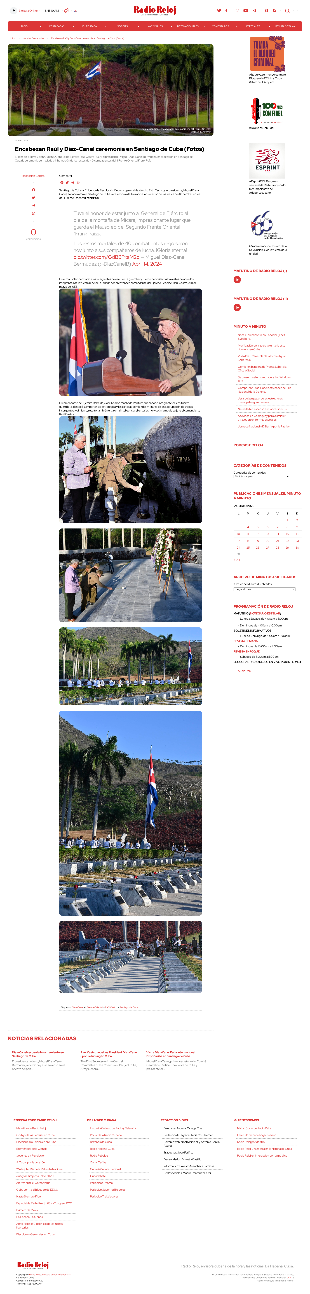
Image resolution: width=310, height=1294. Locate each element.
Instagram (237, 10)
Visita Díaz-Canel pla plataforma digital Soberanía (261, 358)
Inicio (24, 26)
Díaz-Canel (77, 1007)
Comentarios (220, 26)
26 (257, 547)
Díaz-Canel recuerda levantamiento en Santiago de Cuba (38, 1054)
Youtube (245, 10)
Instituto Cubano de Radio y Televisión (113, 1128)
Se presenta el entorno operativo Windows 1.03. (264, 379)
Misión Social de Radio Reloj (254, 1128)
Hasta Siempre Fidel (28, 1196)
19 (257, 541)
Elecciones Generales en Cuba (35, 1234)
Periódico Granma (101, 1183)
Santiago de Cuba (128, 1007)
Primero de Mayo (27, 1210)
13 (267, 534)
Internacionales (188, 26)
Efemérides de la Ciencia (31, 1149)
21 (277, 541)
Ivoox (267, 10)
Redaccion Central (33, 176)
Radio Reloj (155, 10)
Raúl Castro (111, 1007)
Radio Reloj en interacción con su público (262, 1155)
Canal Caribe (98, 1162)
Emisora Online (28, 11)
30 (297, 547)
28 (277, 547)
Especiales (253, 26)
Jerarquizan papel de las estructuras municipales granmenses (260, 400)
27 (267, 547)
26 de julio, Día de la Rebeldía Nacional (39, 1169)
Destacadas (56, 26)
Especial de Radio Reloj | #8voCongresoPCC (44, 1203)
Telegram (255, 10)
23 (297, 541)
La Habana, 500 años (29, 1217)
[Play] (237, 280)
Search (287, 10)
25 (248, 547)
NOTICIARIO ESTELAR (265, 613)
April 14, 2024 (147, 263)
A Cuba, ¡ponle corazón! (30, 1162)
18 (248, 541)
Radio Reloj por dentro (251, 1142)
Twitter (219, 10)
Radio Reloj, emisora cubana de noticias (50, 1274)
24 (238, 547)
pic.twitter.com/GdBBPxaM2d (107, 257)
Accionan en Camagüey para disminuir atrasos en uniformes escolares (262, 418)
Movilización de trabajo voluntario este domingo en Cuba (261, 347)
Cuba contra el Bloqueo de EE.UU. (37, 1190)
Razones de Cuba (101, 1142)
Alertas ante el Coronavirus (33, 1183)
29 (287, 547)
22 (287, 541)
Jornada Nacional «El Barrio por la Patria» (264, 426)
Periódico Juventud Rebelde (108, 1190)
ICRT (290, 1277)
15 (287, 534)
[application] (237, 279)
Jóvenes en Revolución (30, 1155)
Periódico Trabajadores (104, 1196)
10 (238, 534)
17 (238, 541)
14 (277, 534)
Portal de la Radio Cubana (106, 1135)
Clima (67, 10)
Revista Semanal (285, 26)
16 (297, 534)
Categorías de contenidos (250, 472)
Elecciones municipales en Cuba (36, 1142)
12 (258, 534)
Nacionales (155, 26)
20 (267, 541)
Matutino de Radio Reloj (31, 1128)
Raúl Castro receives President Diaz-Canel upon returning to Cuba (109, 1054)
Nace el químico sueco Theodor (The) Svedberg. (261, 337)
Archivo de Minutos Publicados (253, 584)
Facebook (226, 10)
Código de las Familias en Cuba (35, 1135)
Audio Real (244, 671)
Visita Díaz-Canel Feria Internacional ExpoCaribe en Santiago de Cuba (170, 1054)
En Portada (89, 26)
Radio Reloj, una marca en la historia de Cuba (264, 1149)
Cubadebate (98, 1176)
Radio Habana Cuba (102, 1149)
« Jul (237, 560)
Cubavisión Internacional (105, 1169)
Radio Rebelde (99, 1155)
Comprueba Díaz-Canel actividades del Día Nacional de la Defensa (264, 390)
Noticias (122, 26)
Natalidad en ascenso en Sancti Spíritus (262, 409)
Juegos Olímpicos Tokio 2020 (35, 1176)
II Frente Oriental (94, 1007)
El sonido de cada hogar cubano (256, 1135)
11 (248, 534)
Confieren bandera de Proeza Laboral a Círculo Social (262, 368)
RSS (274, 10)
